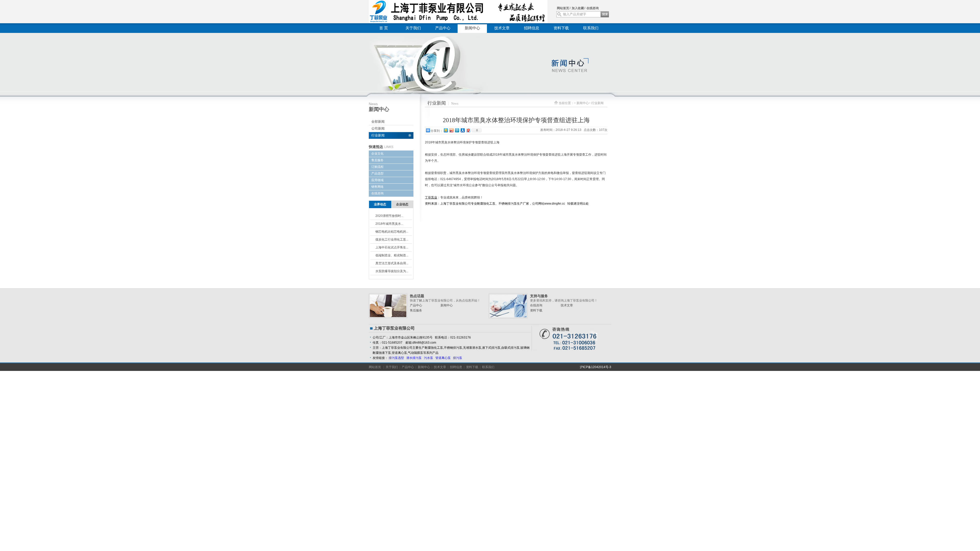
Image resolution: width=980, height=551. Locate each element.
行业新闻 (378, 135)
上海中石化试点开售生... (391, 247)
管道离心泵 (443, 358)
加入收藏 (578, 8)
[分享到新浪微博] (451, 130)
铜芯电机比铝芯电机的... (391, 231)
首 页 (383, 28)
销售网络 (377, 187)
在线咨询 (592, 8)
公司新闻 (378, 128)
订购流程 (377, 167)
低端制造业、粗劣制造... (391, 255)
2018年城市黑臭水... (389, 224)
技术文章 (502, 28)
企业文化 (377, 153)
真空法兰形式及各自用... (391, 263)
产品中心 (442, 28)
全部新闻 (378, 121)
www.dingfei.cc (554, 203)
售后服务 (377, 160)
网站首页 (563, 8)
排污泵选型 (396, 358)
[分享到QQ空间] (445, 130)
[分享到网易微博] (468, 130)
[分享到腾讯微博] (457, 130)
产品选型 (377, 173)
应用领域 (377, 180)
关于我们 (413, 28)
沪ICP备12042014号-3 (595, 367)
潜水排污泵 (414, 358)
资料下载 (561, 28)
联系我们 (590, 28)
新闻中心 (472, 28)
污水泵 (428, 358)
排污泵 (457, 358)
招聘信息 (531, 28)
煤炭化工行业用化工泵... (391, 239)
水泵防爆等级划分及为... (391, 271)
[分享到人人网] (462, 130)
